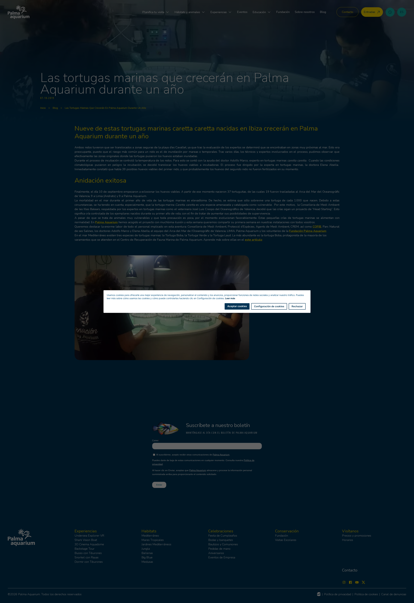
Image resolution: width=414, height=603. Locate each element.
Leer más (230, 298)
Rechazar (297, 306)
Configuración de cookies (269, 306)
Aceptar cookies (237, 306)
